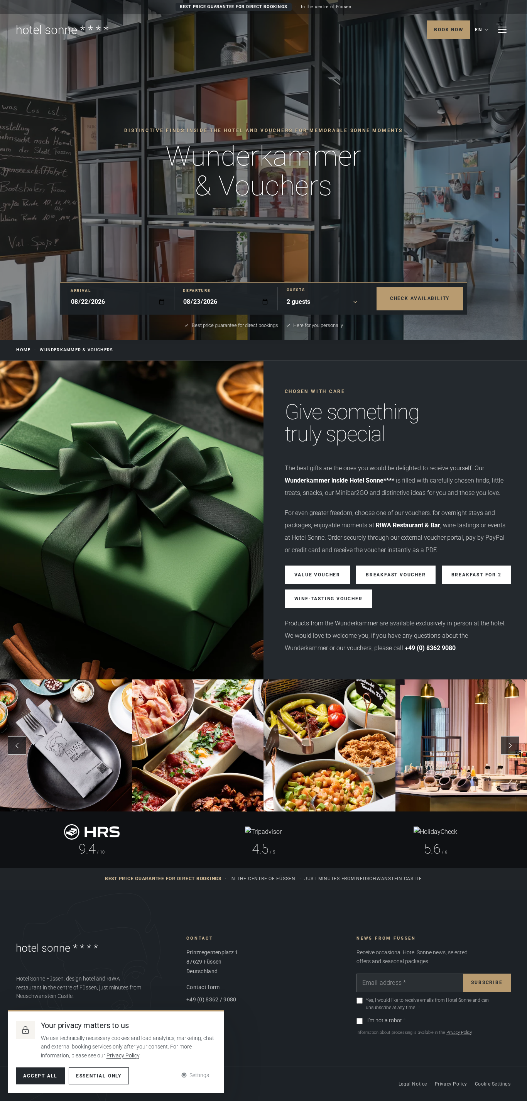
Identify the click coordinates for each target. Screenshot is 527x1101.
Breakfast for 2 (476, 575)
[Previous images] (17, 745)
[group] (263, 745)
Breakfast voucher (396, 575)
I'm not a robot (384, 1020)
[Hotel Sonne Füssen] (62, 29)
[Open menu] (502, 29)
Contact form (203, 987)
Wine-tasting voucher (328, 598)
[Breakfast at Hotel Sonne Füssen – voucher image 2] (198, 745)
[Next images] (510, 745)
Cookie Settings (493, 1084)
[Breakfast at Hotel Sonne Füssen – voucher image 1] (66, 745)
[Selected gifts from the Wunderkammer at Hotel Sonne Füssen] (132, 520)
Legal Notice (413, 1084)
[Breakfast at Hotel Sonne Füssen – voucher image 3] (329, 745)
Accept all (40, 1076)
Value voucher (317, 575)
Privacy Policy (458, 1032)
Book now (448, 29)
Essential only (99, 1076)
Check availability (419, 298)
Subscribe (486, 982)
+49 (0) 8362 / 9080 (211, 999)
